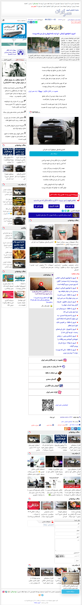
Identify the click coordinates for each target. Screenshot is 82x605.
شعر (62, 422)
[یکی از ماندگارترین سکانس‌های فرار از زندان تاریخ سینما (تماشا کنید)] (41, 284)
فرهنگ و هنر (63, 6)
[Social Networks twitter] (65, 211)
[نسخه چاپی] (45, 19)
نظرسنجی (58, 4)
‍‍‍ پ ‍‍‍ (53, 19)
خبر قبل (39, 206)
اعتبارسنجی (50, 525)
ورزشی (73, 6)
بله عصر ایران (33, 91)
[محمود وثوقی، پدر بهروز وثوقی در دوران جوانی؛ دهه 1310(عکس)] (14, 69)
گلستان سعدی (51, 379)
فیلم (44, 6)
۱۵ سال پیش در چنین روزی (52, 366)
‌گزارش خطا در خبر (76, 22)
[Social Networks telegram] (63, 211)
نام (78, 524)
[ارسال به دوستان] (47, 19)
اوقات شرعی (46, 4)
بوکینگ (45, 525)
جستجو (62, 4)
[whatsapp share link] (36, 22)
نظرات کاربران (54, 206)
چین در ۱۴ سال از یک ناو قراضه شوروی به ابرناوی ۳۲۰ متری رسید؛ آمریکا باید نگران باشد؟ (15, 104)
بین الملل (69, 6)
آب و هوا (52, 4)
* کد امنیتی (76, 553)
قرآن (52, 6)
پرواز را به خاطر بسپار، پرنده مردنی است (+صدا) (10, 52)
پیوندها (38, 592)
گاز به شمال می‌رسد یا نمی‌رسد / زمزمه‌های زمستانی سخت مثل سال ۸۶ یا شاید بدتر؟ (41, 300)
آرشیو (66, 4)
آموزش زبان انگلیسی (52, 385)
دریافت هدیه (70, 591)
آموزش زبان (33, 6)
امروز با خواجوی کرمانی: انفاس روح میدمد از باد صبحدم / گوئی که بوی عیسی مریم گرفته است (66, 281)
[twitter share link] (28, 22)
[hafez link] (54, 27)
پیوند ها (41, 4)
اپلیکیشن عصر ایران (62, 405)
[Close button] (79, 571)
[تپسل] (30, 112)
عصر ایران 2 (39, 6)
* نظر (78, 537)
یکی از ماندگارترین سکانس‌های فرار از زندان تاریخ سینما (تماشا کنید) (42, 293)
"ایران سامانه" (37, 603)
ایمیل (78, 530)
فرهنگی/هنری (70, 20)
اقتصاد (25, 4)
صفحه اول (77, 4)
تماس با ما (71, 4)
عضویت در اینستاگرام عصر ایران (52, 360)
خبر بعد (68, 206)
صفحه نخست (78, 20)
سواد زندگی (35, 4)
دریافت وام (54, 154)
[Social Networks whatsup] (68, 211)
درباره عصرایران (59, 592)
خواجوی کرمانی (68, 422)
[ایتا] (65, 428)
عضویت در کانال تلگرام (51, 91)
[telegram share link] (34, 22)
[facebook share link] (31, 22)
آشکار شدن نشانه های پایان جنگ (13, 112)
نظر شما (77, 520)
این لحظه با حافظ (51, 373)
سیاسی (30, 4)
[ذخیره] (49, 20)
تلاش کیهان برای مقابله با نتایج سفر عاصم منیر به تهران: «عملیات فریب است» (15, 136)
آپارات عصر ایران (51, 392)
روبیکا (40, 91)
